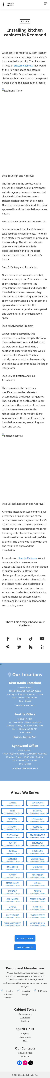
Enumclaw (37, 843)
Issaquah (12, 827)
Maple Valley (12, 883)
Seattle (12, 802)
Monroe (12, 891)
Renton (12, 843)
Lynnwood (37, 802)
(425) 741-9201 (25, 750)
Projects (25, 1033)
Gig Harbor (37, 875)
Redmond (37, 827)
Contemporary (25, 1014)
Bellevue (37, 810)
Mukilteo (37, 867)
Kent (12, 810)
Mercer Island (37, 835)
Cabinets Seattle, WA (24, 737)
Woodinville (37, 859)
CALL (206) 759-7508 (25, 947)
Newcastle (12, 835)
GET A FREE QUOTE (25, 938)
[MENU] (45, 4)
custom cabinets (23, 65)
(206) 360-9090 (25, 687)
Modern (25, 1021)
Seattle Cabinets (28, 558)
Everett (12, 875)
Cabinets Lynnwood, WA (24, 768)
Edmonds (12, 859)
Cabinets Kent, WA (24, 705)
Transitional (25, 1017)
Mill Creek (12, 867)
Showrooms (25, 1037)
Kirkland (12, 818)
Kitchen (25, 21)
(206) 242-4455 (25, 719)
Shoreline (37, 851)
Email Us (25, 1056)
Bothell (13, 851)
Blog (25, 1040)
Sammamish (37, 818)
